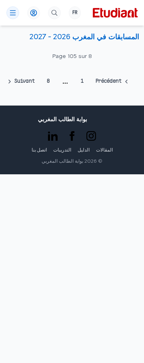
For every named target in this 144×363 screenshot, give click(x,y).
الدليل (84, 150)
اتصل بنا (39, 150)
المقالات (104, 150)
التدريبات (62, 150)
